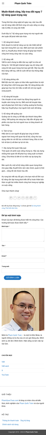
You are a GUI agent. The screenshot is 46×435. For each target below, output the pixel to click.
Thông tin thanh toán (10, 420)
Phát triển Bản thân (11, 208)
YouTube (5, 375)
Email (4, 256)
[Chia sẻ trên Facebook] (15, 198)
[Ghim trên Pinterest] (27, 198)
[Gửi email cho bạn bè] (23, 198)
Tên (3, 246)
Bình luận (5, 226)
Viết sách (5, 366)
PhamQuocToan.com (10, 400)
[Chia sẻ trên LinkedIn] (31, 198)
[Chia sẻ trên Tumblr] (35, 198)
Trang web (5, 266)
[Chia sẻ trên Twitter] (19, 198)
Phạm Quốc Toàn (23, 3)
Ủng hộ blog (25, 420)
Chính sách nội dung (10, 424)
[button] (3, 3)
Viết (3, 362)
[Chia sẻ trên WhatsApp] (11, 198)
